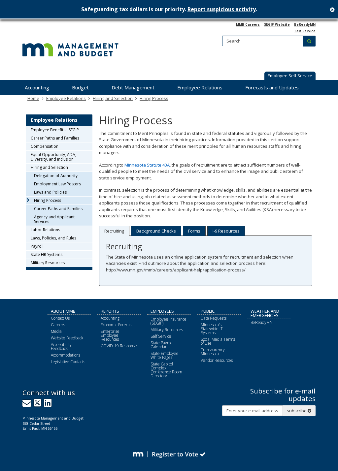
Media (56, 331)
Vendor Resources (217, 360)
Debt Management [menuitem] (133, 87)
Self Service (305, 31)
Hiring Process (154, 98)
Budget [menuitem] (80, 87)
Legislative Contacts (68, 361)
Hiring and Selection (113, 98)
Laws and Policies (50, 192)
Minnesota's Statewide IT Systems (212, 328)
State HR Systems (46, 254)
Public (208, 311)
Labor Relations (45, 230)
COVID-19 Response (119, 346)
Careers (58, 325)
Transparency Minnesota (213, 352)
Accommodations (65, 355)
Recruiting (114, 231)
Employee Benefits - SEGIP (55, 130)
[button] (290, 76)
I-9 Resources (226, 231)
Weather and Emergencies (265, 313)
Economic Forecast (117, 325)
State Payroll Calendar (162, 345)
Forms (194, 231)
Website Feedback (67, 338)
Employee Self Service (290, 75)
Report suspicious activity (221, 9)
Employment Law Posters (57, 184)
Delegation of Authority (56, 175)
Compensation (44, 146)
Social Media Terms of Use (218, 341)
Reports (110, 311)
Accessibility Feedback (61, 346)
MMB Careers (248, 24)
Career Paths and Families (55, 138)
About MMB (63, 311)
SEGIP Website (277, 24)
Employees (162, 311)
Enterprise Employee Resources (110, 335)
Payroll (37, 246)
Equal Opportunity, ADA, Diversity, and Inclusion (53, 157)
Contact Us (60, 318)
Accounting (110, 318)
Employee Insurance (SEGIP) (168, 321)
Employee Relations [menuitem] (199, 87)
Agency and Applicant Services (54, 219)
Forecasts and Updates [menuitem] (272, 87)
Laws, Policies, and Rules (53, 238)
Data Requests (213, 318)
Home (33, 98)
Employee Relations (66, 98)
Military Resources (48, 263)
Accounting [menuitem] (37, 87)
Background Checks (156, 231)
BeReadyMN (305, 24)
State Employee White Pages (165, 355)
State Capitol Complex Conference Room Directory (166, 370)
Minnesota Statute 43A (147, 165)
